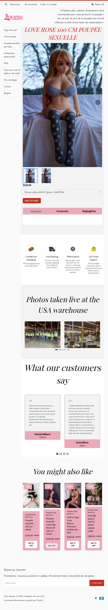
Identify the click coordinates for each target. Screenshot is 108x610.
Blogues (7, 93)
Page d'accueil (10, 29)
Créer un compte (48, 4)
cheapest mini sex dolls (34, 596)
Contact (7, 86)
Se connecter (31, 4)
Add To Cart (32, 200)
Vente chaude (10, 36)
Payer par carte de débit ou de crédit (12, 71)
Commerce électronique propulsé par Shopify (23, 600)
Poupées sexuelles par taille (12, 45)
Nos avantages (10, 79)
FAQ (6, 63)
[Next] (97, 102)
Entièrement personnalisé (12, 55)
